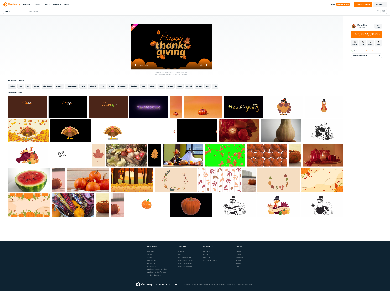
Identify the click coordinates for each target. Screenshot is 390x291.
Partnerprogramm (184, 257)
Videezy (150, 257)
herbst (12, 86)
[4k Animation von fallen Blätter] (225, 155)
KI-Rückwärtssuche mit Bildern (157, 269)
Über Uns (206, 257)
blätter (152, 86)
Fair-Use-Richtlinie (246, 284)
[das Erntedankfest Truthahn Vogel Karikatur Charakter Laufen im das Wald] (132, 180)
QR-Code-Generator (154, 275)
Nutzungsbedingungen (218, 284)
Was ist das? (369, 51)
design (36, 86)
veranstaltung (72, 86)
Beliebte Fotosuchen (185, 263)
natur (161, 86)
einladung (134, 86)
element (59, 86)
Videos (46, 4)
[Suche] (378, 11)
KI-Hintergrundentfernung (156, 272)
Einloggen (379, 4)
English (238, 251)
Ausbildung (151, 263)
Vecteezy (150, 254)
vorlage (199, 86)
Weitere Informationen (360, 55)
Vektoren (26, 4)
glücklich (93, 86)
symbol (189, 86)
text (207, 86)
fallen (83, 86)
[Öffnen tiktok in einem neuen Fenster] (169, 284)
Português (239, 257)
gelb (215, 86)
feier (21, 86)
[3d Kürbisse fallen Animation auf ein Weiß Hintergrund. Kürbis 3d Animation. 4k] (267, 155)
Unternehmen (152, 260)
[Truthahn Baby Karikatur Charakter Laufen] (154, 130)
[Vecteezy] (11, 4)
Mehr (66, 4)
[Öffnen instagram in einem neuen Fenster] (160, 284)
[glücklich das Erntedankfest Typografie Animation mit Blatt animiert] (148, 107)
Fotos (37, 4)
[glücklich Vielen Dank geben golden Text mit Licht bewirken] (243, 107)
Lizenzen (181, 251)
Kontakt (206, 254)
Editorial (56, 4)
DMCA (180, 254)
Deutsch (238, 260)
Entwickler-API (152, 266)
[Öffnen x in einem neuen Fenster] (173, 284)
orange (170, 86)
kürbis (179, 86)
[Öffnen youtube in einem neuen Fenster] (176, 284)
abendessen (47, 86)
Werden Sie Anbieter (210, 260)
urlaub (111, 86)
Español (238, 254)
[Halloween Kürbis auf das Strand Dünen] (295, 155)
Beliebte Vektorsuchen (186, 260)
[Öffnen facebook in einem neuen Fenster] (156, 284)
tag (28, 86)
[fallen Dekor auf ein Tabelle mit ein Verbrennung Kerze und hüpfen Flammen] (239, 130)
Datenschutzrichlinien (233, 284)
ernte (102, 86)
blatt (143, 86)
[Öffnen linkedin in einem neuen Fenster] (163, 284)
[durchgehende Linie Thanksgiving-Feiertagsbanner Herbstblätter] (70, 155)
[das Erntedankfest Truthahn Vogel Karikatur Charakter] (70, 130)
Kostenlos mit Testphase (366, 35)
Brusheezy (150, 251)
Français (238, 263)
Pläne (333, 4)
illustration (122, 86)
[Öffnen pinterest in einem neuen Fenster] (166, 284)
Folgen (378, 27)
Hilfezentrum (207, 251)
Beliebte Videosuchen (185, 266)
